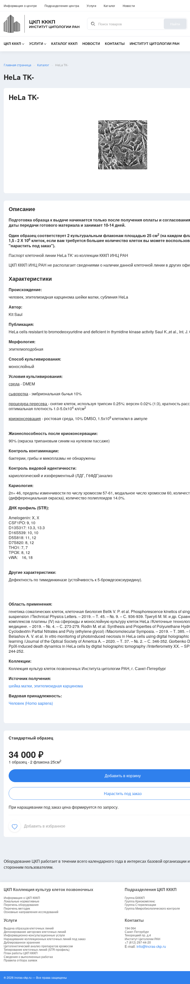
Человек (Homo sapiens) (31, 703)
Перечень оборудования (21, 904)
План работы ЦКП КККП (21, 953)
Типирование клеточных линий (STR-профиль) (37, 949)
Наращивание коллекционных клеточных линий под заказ (45, 939)
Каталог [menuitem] (109, 5)
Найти (175, 23)
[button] (15, 826)
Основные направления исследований (31, 912)
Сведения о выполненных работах (28, 956)
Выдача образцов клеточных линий (29, 928)
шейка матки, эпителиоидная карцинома (46, 686)
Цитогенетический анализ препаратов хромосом (38, 946)
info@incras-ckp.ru (151, 946)
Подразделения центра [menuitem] (62, 5)
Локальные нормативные (21, 901)
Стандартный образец (31, 738)
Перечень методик (17, 908)
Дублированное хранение (22, 942)
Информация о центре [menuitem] (20, 5)
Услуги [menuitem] (91, 5)
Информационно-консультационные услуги (34, 935)
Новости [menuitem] (129, 5)
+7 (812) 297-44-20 (138, 942)
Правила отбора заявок (20, 960)
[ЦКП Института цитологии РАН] (42, 24)
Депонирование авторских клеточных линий (35, 931)
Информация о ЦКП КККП (22, 897)
